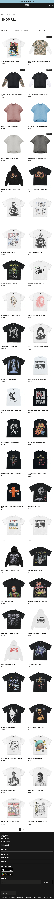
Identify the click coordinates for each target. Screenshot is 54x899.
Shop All (9, 25)
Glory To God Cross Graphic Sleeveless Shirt (38, 474)
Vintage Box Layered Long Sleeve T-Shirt (38, 94)
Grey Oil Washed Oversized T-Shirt (10, 158)
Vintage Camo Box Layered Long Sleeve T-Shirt (11, 95)
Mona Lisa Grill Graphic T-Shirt (36, 727)
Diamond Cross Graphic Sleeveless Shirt (11, 473)
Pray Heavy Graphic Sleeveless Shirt (10, 442)
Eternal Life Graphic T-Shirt (8, 379)
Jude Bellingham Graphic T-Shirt (36, 221)
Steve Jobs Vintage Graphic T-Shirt (10, 61)
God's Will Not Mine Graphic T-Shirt (37, 315)
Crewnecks (40, 25)
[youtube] (7, 854)
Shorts (26, 25)
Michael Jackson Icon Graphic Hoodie (10, 189)
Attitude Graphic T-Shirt (7, 601)
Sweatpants (33, 25)
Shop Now (32, 1)
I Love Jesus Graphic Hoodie (8, 664)
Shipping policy (28, 897)
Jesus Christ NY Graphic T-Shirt (9, 346)
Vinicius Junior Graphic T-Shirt (9, 284)
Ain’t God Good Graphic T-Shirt (9, 539)
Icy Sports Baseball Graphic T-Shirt (37, 601)
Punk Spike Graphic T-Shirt (8, 727)
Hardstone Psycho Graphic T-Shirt (10, 633)
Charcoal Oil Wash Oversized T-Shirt (37, 158)
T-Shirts (15, 25)
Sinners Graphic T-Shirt (34, 506)
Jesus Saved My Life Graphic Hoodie (37, 633)
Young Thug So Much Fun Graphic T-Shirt (11, 758)
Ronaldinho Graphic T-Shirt (8, 790)
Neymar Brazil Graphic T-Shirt (36, 790)
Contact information (37, 897)
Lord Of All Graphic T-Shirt (35, 664)
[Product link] (13, 50)
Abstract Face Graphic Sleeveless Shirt (11, 410)
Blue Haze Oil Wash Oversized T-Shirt (37, 127)
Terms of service (19, 897)
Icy (49, 897)
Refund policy (4, 897)
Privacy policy (11, 897)
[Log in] (49, 5)
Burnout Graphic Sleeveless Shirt (37, 442)
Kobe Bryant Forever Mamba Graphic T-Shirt (38, 822)
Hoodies (21, 25)
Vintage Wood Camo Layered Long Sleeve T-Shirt (39, 62)
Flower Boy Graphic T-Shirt (35, 758)
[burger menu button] (2, 5)
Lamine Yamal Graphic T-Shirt (35, 252)
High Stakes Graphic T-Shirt (35, 570)
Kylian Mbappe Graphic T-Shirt (9, 221)
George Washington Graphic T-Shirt (10, 315)
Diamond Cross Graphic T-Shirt (36, 696)
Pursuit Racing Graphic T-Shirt (9, 696)
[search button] (4, 5)
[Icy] (27, 5)
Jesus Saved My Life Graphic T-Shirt (37, 539)
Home (2, 14)
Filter (5, 30)
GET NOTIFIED (46, 882)
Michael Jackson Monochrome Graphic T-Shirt (38, 347)
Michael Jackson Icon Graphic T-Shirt (38, 189)
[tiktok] (4, 854)
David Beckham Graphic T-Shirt (9, 252)
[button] (52, 5)
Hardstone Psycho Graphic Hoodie (10, 570)
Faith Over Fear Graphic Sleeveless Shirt (38, 410)
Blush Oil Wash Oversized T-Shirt (9, 127)
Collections (8, 14)
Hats (46, 25)
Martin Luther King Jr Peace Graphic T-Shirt (11, 822)
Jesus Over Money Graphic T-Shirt (36, 284)
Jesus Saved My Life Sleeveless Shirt (37, 379)
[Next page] (37, 829)
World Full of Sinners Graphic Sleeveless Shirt (12, 507)
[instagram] (2, 854)
